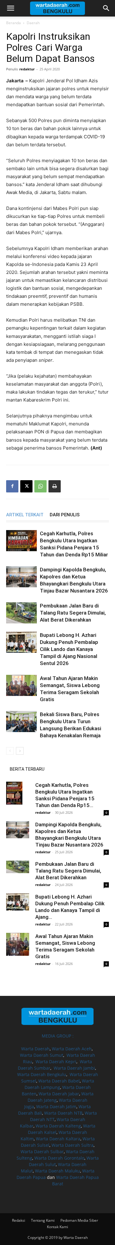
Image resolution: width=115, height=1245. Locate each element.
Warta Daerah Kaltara (58, 1139)
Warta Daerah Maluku (57, 1171)
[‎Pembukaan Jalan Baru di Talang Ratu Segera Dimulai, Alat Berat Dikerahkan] (21, 612)
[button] (10, 8)
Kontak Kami (57, 1226)
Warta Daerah (35, 1049)
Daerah (33, 22)
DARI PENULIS (65, 515)
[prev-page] (10, 751)
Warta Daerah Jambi (74, 1068)
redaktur (27, 69)
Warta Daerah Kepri (56, 1061)
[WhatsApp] (40, 486)
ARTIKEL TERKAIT (25, 515)
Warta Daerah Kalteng (58, 1126)
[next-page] (20, 751)
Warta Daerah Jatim (56, 1106)
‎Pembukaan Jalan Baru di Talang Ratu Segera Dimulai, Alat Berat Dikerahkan (73, 613)
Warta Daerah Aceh (72, 1049)
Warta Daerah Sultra (73, 1145)
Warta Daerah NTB (63, 1113)
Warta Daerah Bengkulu (41, 1074)
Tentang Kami (43, 1220)
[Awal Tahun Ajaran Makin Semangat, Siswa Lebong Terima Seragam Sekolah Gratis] (21, 685)
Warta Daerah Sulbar (42, 1151)
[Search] (106, 8)
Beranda (13, 22)
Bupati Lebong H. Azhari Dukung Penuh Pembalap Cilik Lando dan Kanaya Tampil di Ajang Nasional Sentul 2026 (69, 649)
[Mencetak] (54, 486)
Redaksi (18, 1220)
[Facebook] (12, 486)
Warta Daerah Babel (59, 1081)
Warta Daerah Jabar (59, 1094)
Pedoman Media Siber (79, 1220)
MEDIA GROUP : (58, 1036)
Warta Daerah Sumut (41, 1055)
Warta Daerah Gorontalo (59, 1158)
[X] (26, 486)
